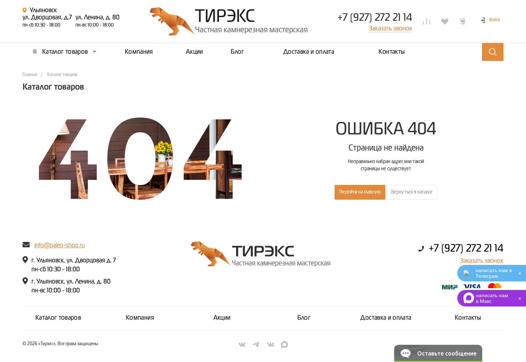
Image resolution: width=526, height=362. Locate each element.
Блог (304, 318)
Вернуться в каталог (412, 192)
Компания (140, 318)
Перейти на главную (360, 192)
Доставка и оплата (385, 318)
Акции (222, 318)
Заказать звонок (481, 261)
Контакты (468, 318)
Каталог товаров (58, 318)
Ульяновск (43, 10)
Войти (494, 20)
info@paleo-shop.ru (59, 245)
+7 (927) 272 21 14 (374, 18)
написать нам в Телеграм (494, 273)
